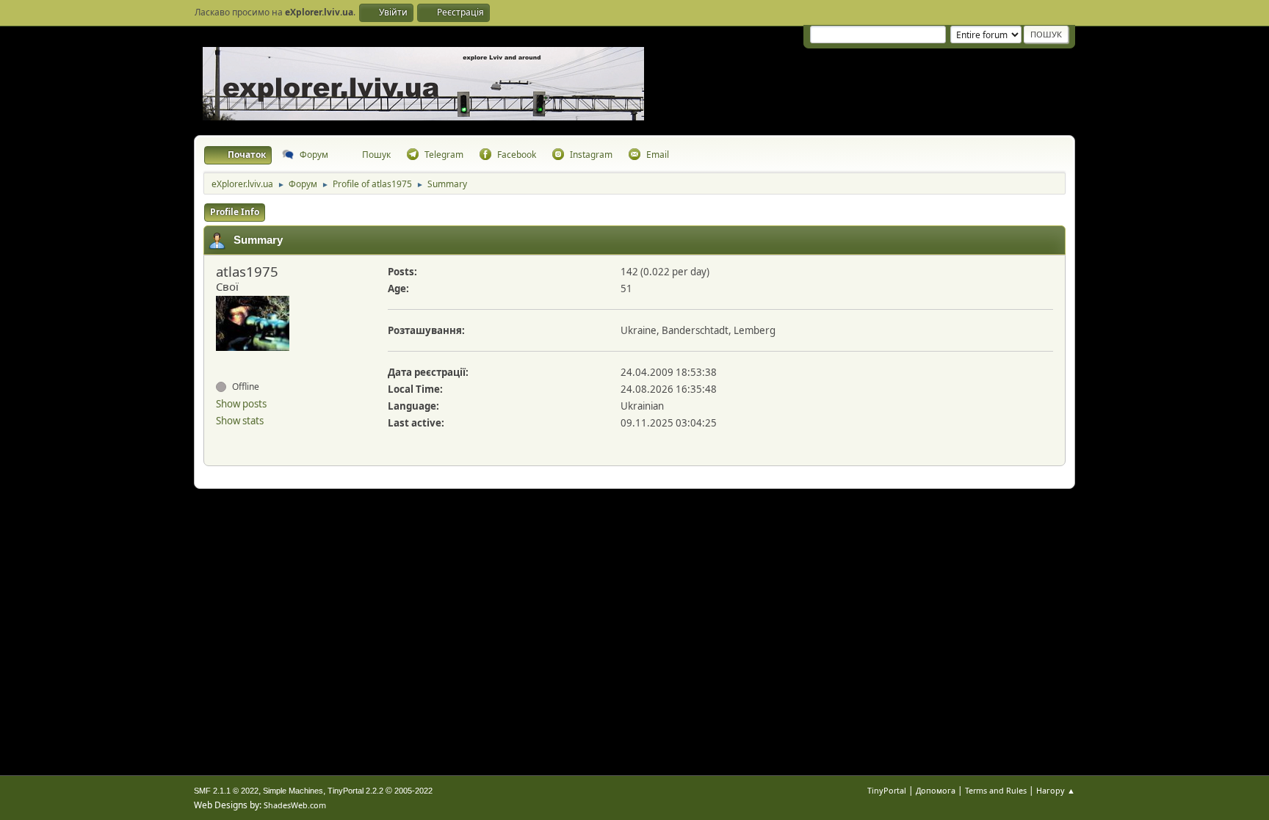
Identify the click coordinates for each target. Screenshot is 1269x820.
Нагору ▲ (1055, 790)
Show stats (240, 420)
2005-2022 (413, 790)
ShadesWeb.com (295, 804)
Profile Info (234, 212)
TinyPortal (886, 790)
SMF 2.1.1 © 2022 (226, 790)
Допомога (935, 790)
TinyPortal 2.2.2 (355, 790)
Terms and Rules (996, 790)
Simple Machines (293, 790)
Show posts (241, 403)
